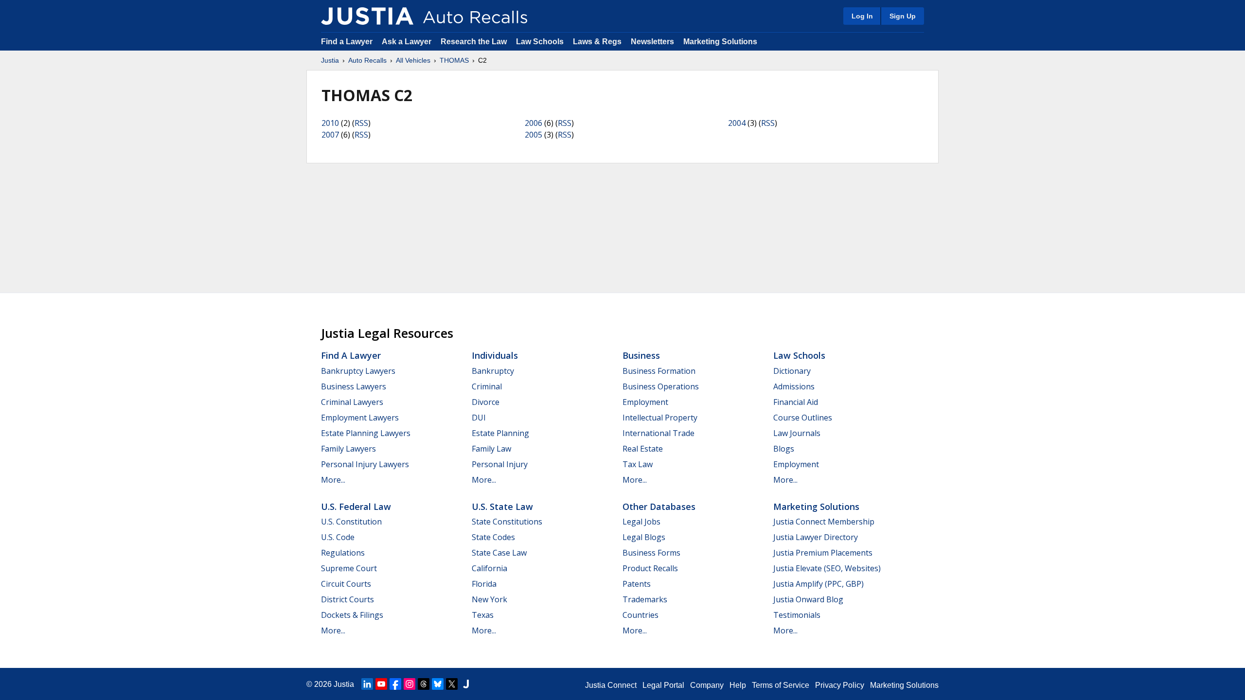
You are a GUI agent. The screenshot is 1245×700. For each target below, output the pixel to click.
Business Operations (660, 386)
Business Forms (651, 552)
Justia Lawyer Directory (815, 537)
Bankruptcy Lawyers (358, 371)
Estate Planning (500, 433)
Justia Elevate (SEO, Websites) (827, 568)
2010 (330, 123)
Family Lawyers (348, 448)
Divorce (485, 402)
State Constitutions (507, 521)
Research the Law (474, 41)
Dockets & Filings (352, 615)
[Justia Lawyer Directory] (466, 684)
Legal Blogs (643, 537)
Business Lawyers (353, 386)
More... (333, 479)
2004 (737, 123)
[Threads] (423, 684)
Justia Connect (611, 685)
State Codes (493, 537)
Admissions (794, 386)
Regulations (343, 552)
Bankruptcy (493, 371)
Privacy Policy (839, 685)
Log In (862, 16)
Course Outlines (802, 417)
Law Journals (796, 433)
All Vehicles (413, 60)
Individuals (495, 355)
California (489, 568)
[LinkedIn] (367, 684)
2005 (533, 134)
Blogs (783, 448)
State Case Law (499, 552)
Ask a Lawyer (407, 41)
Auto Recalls (367, 60)
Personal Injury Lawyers (365, 464)
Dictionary (792, 371)
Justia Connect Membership (823, 521)
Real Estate (642, 448)
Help (737, 685)
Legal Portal (663, 685)
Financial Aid (795, 402)
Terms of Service (780, 685)
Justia (330, 60)
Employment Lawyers (360, 417)
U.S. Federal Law (356, 506)
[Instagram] (409, 684)
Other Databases (658, 506)
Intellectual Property (659, 417)
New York (489, 599)
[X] (452, 684)
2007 (330, 134)
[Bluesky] (438, 684)
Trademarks (644, 599)
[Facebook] (395, 684)
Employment (645, 402)
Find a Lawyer (347, 41)
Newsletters (652, 41)
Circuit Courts (346, 583)
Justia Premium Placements (822, 552)
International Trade (658, 433)
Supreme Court (349, 568)
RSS (361, 123)
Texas (483, 615)
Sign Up (902, 16)
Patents (636, 583)
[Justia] (367, 16)
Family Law (491, 448)
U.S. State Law (502, 506)
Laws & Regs (597, 41)
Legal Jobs (641, 521)
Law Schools (540, 41)
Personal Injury (500, 464)
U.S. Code (338, 537)
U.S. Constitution (351, 521)
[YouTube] (381, 684)
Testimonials (796, 615)
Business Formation (658, 371)
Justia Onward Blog (808, 599)
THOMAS (454, 60)
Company (707, 685)
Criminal (487, 386)
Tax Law (637, 464)
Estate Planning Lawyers (365, 433)
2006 (533, 123)
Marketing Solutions (720, 41)
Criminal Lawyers (352, 402)
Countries (640, 615)
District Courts (347, 599)
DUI (479, 417)
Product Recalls (650, 568)
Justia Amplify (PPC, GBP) (818, 583)
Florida (484, 583)
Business (641, 355)
